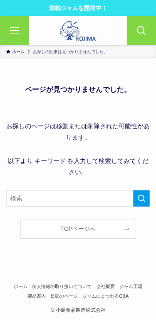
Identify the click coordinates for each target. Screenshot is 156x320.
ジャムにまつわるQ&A (105, 295)
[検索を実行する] (141, 198)
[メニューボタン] (14, 30)
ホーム (20, 286)
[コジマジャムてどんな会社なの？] (78, 30)
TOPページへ (78, 229)
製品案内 (36, 295)
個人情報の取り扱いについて (62, 286)
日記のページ (64, 295)
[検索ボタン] (141, 30)
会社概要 (106, 286)
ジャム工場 (130, 286)
